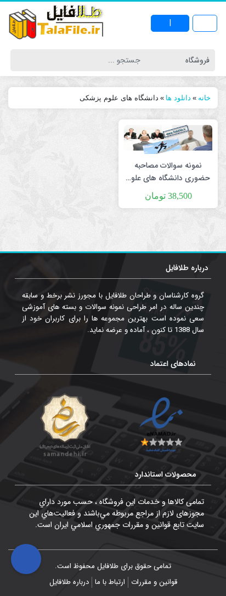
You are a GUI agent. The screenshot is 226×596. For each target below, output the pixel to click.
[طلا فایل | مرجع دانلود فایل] (56, 23)
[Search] (20, 60)
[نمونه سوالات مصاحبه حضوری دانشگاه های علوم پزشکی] (168, 139)
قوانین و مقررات (154, 582)
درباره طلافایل (69, 582)
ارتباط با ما (110, 582)
